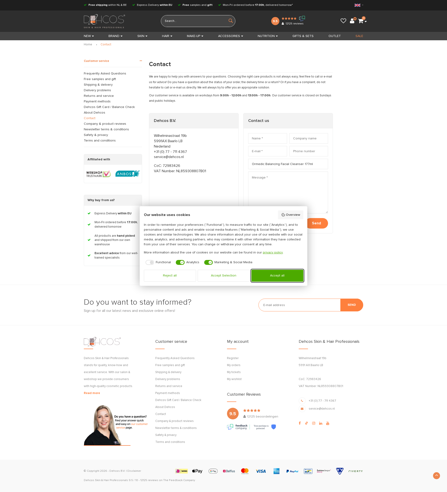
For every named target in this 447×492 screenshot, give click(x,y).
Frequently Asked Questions (105, 73)
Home (88, 44)
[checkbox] (157, 262)
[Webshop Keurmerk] (98, 174)
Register (233, 358)
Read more (92, 393)
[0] (360, 21)
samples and (198, 5)
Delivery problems (97, 90)
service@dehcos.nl (169, 157)
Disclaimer (134, 471)
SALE (359, 36)
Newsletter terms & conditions (106, 129)
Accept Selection (223, 275)
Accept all (277, 275)
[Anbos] (127, 174)
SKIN (140, 36)
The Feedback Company (179, 480)
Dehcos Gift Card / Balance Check (109, 107)
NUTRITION (266, 36)
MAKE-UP (193, 36)
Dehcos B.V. (117, 471)
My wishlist (234, 379)
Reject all (170, 275)
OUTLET (334, 36)
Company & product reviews (105, 123)
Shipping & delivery (98, 84)
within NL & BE (107, 5)
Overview (293, 214)
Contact (106, 44)
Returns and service (99, 96)
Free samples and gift (100, 79)
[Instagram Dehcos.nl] (314, 423)
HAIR (165, 36)
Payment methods (97, 101)
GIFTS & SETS (303, 36)
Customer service (96, 61)
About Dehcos (94, 112)
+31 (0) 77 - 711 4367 (170, 152)
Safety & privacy (96, 135)
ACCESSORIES (229, 36)
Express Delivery (154, 5)
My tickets (234, 372)
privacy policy (273, 252)
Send (316, 223)
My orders (233, 365)
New (87, 36)
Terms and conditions (100, 140)
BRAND (113, 36)
